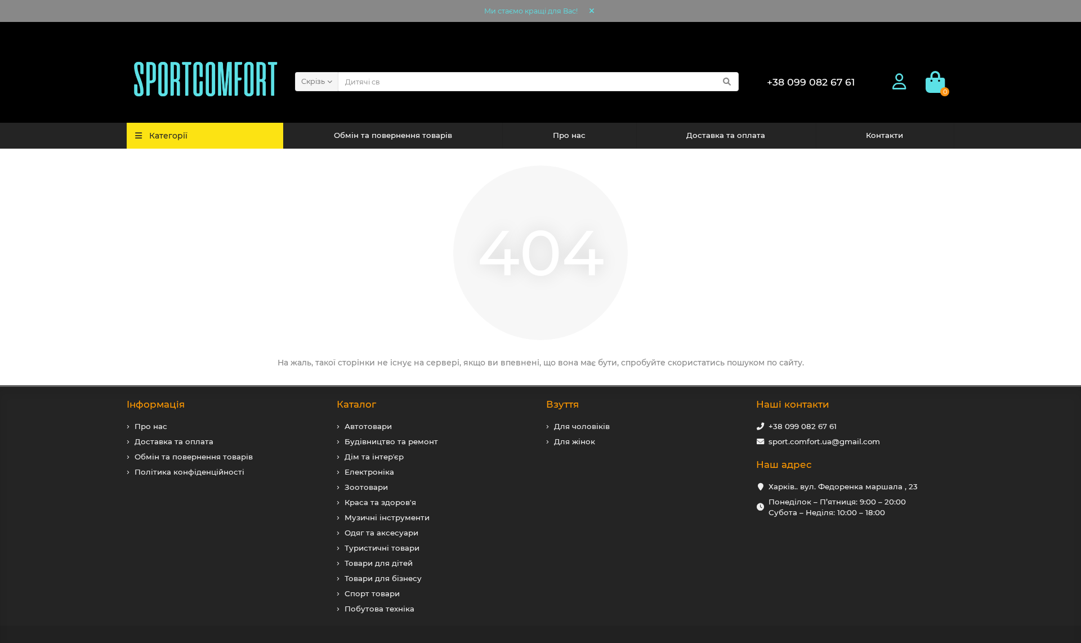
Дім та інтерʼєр (374, 456)
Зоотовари (366, 487)
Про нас (569, 135)
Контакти (884, 135)
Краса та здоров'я (380, 502)
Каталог (356, 404)
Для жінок (574, 441)
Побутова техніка (379, 608)
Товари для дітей (379, 563)
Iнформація (156, 404)
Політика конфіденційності (189, 471)
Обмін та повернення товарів (393, 135)
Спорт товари (372, 593)
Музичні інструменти (387, 517)
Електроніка (369, 471)
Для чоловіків (582, 426)
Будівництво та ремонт (391, 441)
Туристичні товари (382, 547)
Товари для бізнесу (383, 578)
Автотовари (368, 426)
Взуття (562, 404)
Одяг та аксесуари (381, 532)
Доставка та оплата (725, 135)
